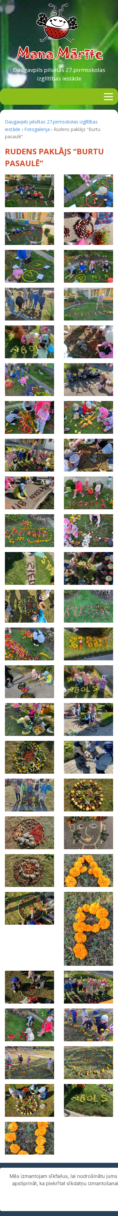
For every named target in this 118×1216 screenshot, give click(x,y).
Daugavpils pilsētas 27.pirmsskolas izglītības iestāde (59, 74)
